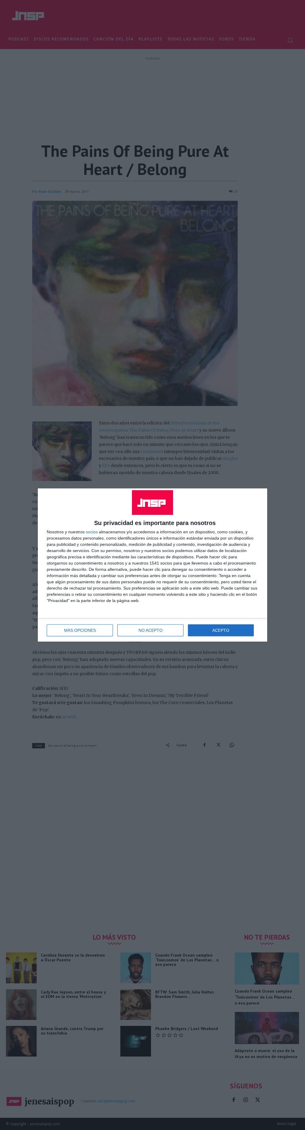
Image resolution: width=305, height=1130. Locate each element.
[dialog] (152, 565)
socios (92, 532)
